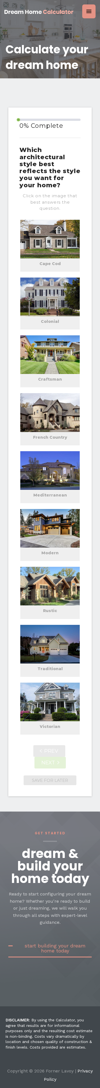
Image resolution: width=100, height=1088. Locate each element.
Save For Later (50, 780)
